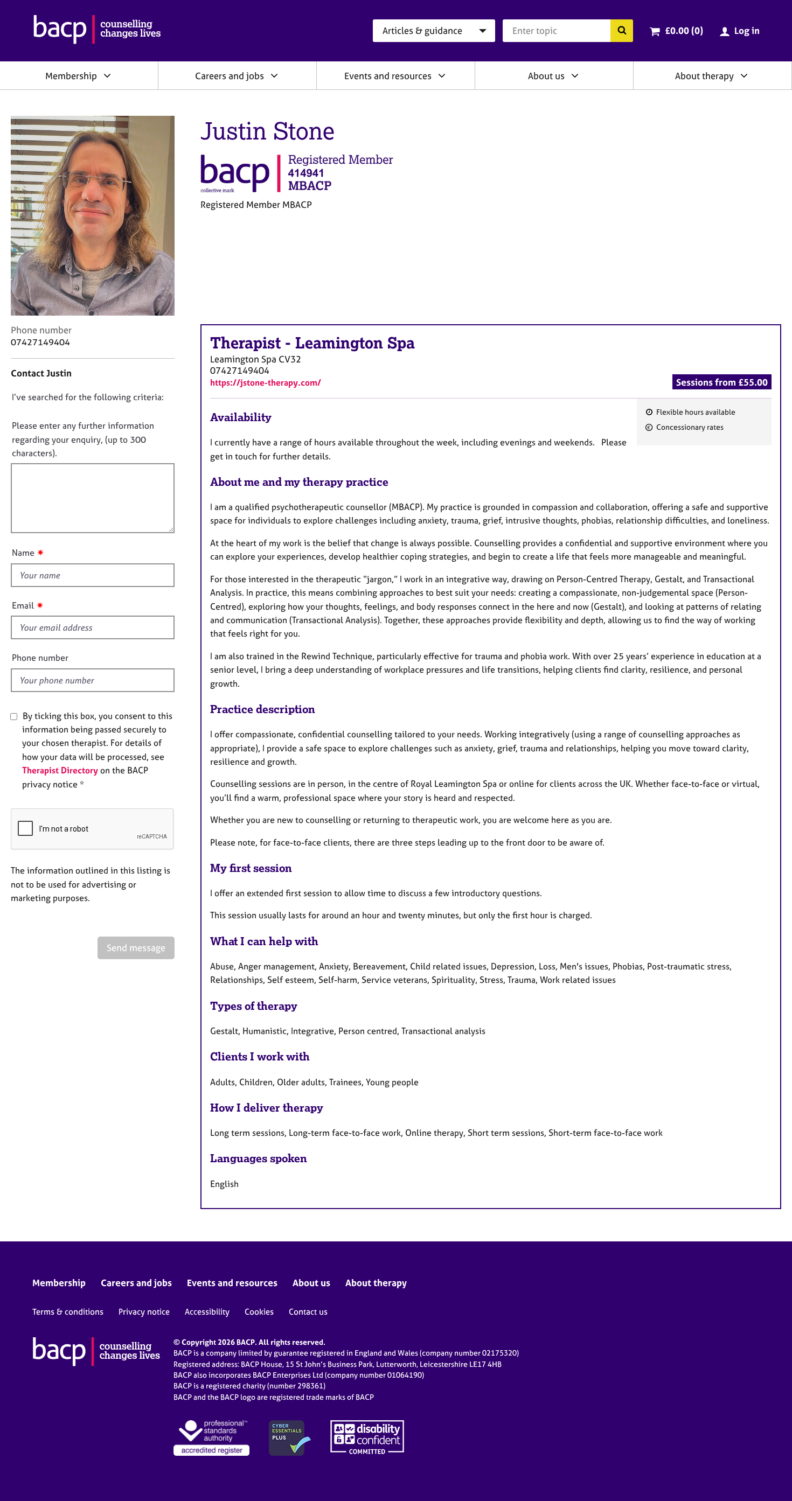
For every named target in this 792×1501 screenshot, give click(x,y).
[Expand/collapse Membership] (107, 75)
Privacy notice (144, 1312)
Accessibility (207, 1312)
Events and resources (388, 75)
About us (546, 75)
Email (23, 605)
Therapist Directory (60, 770)
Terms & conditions (67, 1312)
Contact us (308, 1312)
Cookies (259, 1312)
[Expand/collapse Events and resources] (442, 75)
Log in (747, 30)
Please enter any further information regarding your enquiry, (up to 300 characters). (83, 439)
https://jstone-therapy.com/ (265, 382)
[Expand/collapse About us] (575, 75)
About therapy (704, 75)
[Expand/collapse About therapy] (744, 75)
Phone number (40, 657)
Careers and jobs (229, 75)
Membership (71, 75)
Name (23, 552)
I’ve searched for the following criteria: (88, 397)
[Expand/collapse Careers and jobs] (274, 75)
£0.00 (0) (684, 30)
